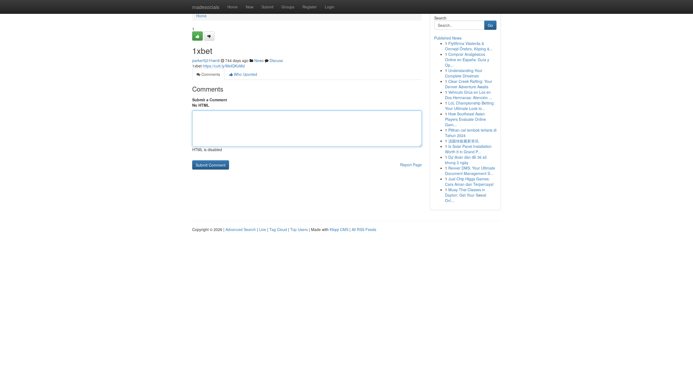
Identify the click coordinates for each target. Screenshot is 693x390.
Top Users (299, 229)
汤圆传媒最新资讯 (463, 141)
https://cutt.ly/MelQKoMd (224, 66)
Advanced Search (240, 229)
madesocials (205, 6)
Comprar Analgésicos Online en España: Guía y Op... (467, 59)
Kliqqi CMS (339, 229)
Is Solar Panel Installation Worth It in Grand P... (468, 149)
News (259, 60)
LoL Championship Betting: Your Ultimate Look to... (470, 105)
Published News (448, 38)
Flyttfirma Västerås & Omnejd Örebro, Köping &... (469, 46)
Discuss (276, 60)
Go (490, 25)
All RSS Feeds (364, 229)
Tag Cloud (278, 229)
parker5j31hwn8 (206, 60)
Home (232, 6)
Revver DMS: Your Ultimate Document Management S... (470, 170)
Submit (267, 6)
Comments (210, 74)
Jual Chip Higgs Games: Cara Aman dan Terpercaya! (469, 181)
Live (262, 229)
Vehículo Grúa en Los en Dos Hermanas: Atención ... (468, 94)
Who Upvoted (245, 74)
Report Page (411, 164)
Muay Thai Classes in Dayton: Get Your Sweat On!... (465, 195)
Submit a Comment (209, 99)
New (249, 6)
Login (329, 6)
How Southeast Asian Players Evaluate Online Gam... (465, 119)
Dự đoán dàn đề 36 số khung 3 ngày (466, 159)
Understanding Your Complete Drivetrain (463, 73)
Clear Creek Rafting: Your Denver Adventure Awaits (468, 84)
